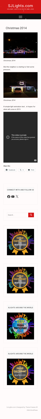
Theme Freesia (30, 407)
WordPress (34, 410)
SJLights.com (20, 5)
